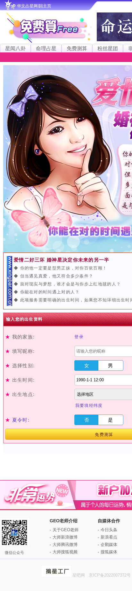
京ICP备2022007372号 (110, 575)
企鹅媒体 (109, 544)
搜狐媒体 (109, 551)
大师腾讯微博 (65, 544)
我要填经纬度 (89, 405)
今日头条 (109, 529)
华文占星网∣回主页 (34, 6)
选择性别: (20, 365)
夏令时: (20, 420)
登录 (79, 336)
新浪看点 (109, 537)
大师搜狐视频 (65, 551)
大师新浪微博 (65, 537)
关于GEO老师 (65, 529)
